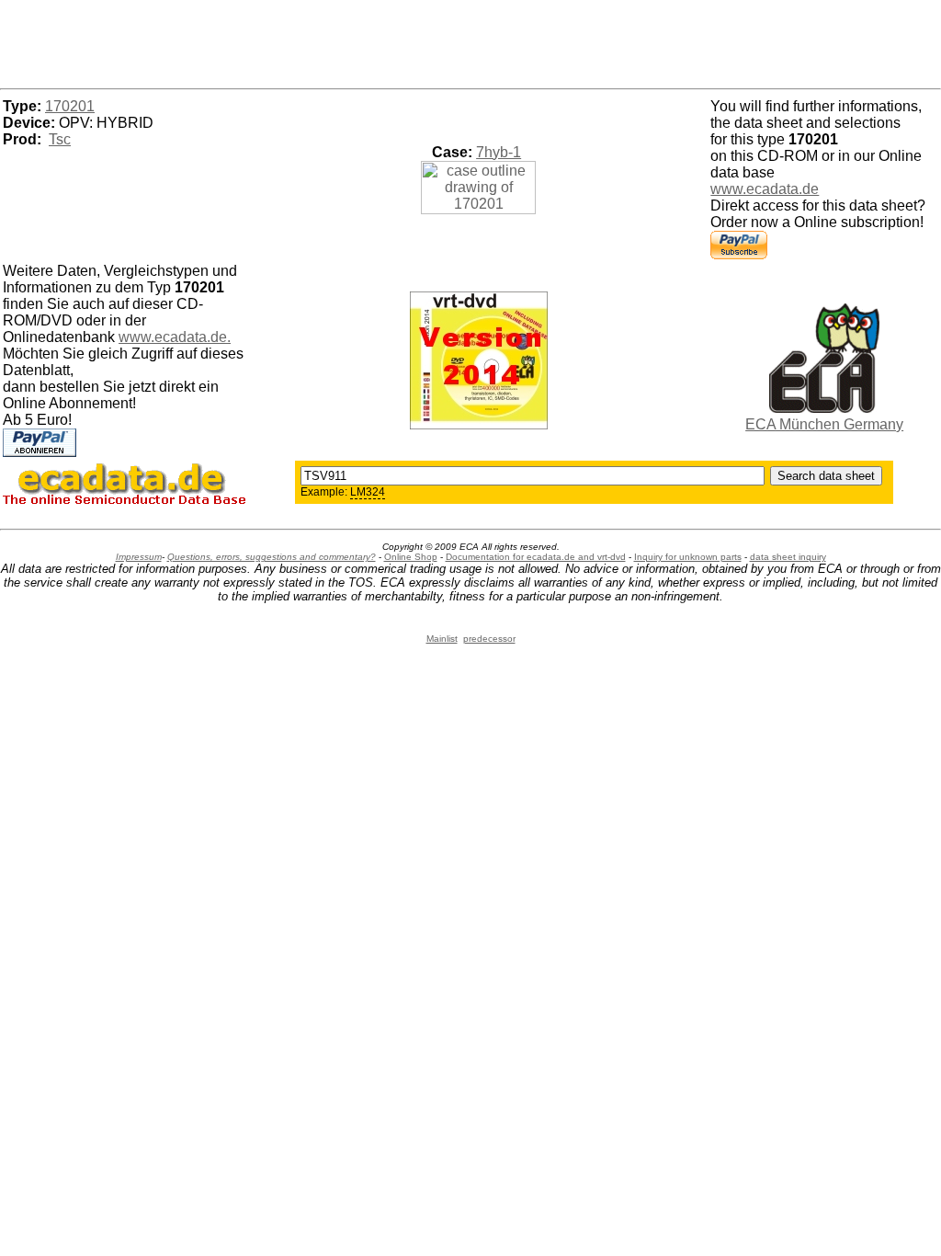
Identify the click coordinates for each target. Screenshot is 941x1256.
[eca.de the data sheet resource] (824, 408)
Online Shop (410, 557)
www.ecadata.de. (175, 337)
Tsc (60, 139)
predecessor (489, 639)
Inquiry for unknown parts (688, 557)
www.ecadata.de (764, 189)
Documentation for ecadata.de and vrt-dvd (536, 557)
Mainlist (442, 639)
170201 (70, 106)
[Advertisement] (470, 41)
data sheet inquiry (788, 557)
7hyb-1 (498, 152)
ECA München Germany (824, 424)
